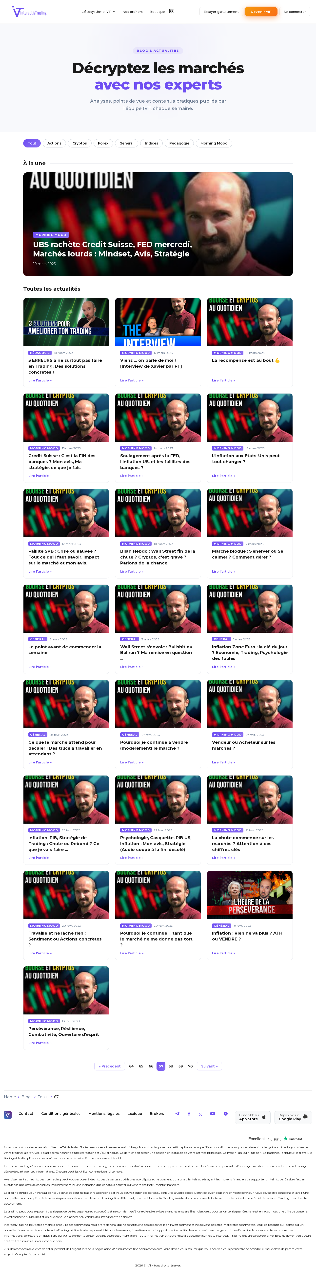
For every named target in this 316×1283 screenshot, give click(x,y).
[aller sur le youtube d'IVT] (212, 1114)
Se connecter (295, 12)
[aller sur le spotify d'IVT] (225, 1114)
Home (10, 1097)
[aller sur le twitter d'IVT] (200, 1114)
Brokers (157, 1113)
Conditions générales (60, 1113)
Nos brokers (132, 12)
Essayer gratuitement (221, 12)
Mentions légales (104, 1113)
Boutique (157, 12)
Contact (26, 1113)
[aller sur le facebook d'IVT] (189, 1114)
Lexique (135, 1113)
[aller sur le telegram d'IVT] (177, 1114)
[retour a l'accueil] (29, 11)
